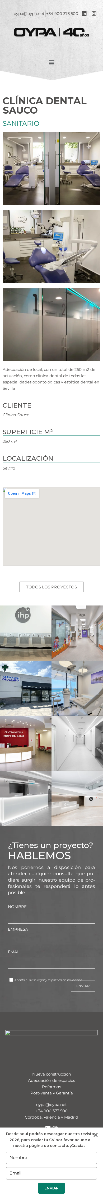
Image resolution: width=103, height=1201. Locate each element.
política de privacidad (66, 980)
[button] (51, 63)
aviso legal (37, 980)
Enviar (51, 1188)
